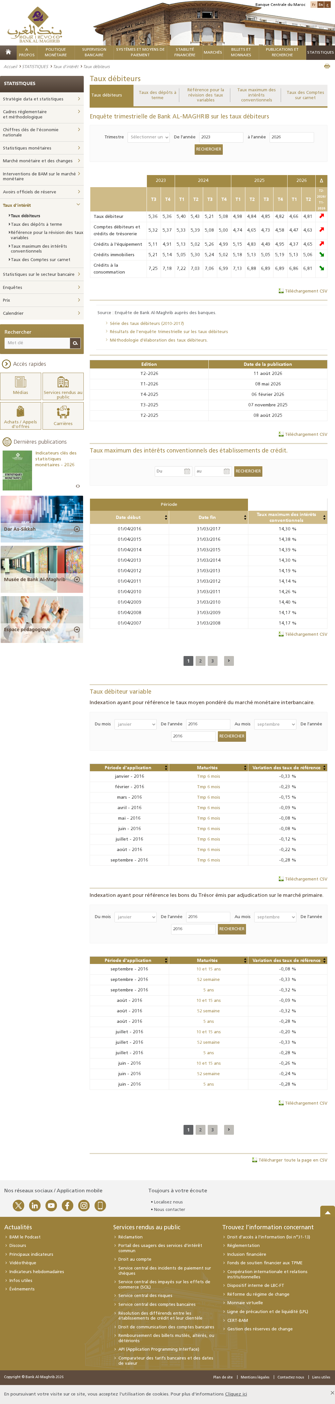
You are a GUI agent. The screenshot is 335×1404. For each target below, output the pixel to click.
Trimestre (114, 137)
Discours (17, 1246)
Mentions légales (255, 1377)
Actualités (18, 1228)
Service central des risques (145, 1296)
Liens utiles (321, 1377)
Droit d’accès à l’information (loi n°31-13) (268, 1237)
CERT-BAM (237, 1321)
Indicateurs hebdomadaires (36, 1272)
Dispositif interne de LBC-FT (255, 1286)
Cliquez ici (236, 1394)
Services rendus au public (146, 1228)
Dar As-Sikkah (20, 529)
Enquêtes (12, 288)
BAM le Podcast (25, 1237)
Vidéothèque (22, 1263)
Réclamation (130, 1237)
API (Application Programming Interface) (158, 1349)
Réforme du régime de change (258, 1294)
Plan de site (223, 1377)
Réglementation (243, 1246)
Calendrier (13, 313)
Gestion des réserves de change (260, 1329)
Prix (6, 300)
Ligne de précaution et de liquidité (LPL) (267, 1312)
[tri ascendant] (166, 516)
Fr (313, 4)
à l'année (257, 137)
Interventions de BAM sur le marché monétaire (39, 177)
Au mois (243, 724)
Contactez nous (290, 1377)
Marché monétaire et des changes (38, 161)
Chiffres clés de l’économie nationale (31, 132)
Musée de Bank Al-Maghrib (34, 579)
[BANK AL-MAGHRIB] (35, 24)
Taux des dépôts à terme (157, 95)
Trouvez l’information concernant (268, 1228)
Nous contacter (169, 1210)
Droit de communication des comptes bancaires (166, 1327)
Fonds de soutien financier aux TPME (265, 1263)
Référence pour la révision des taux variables (205, 95)
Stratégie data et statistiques (33, 99)
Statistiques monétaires (27, 148)
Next (79, 486)
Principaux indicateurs (31, 1255)
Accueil (10, 66)
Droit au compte (134, 1259)
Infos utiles (20, 1281)
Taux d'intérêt (65, 66)
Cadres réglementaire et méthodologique (25, 114)
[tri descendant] (166, 519)
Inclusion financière (246, 1255)
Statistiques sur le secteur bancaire (39, 275)
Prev (77, 486)
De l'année (185, 137)
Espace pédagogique (27, 629)
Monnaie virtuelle (245, 1303)
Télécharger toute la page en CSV (292, 1160)
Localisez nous (168, 1202)
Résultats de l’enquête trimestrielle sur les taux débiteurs (169, 332)
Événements (22, 1289)
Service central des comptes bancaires (157, 1305)
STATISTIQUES (35, 66)
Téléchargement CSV (306, 291)
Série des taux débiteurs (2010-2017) (147, 324)
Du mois (103, 724)
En (321, 4)
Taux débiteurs (106, 95)
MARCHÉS (213, 53)
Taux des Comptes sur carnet (305, 95)
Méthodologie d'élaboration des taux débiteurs (158, 340)
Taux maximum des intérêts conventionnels (256, 95)
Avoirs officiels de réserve (29, 192)
